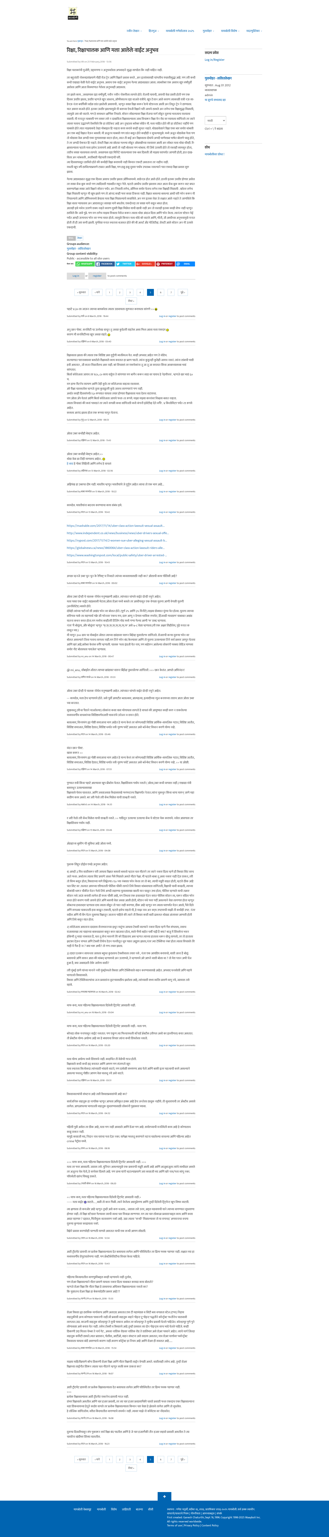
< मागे (97, 292)
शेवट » (131, 301)
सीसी (150, 1509)
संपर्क (219, 1513)
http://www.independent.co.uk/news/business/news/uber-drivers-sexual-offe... (118, 533)
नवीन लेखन (133, 31)
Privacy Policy (192, 1525)
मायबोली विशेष (229, 31)
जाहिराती (126, 1509)
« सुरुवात (81, 292)
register (97, 276)
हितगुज (152, 31)
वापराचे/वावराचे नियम (178, 1513)
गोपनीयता (196, 1513)
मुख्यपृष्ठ (80, 41)
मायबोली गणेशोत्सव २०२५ (180, 31)
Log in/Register (215, 59)
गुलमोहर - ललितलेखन (79, 248)
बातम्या (139, 1509)
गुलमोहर (207, 31)
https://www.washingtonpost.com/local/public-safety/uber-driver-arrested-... (117, 555)
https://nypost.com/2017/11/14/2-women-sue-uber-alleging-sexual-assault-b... (117, 540)
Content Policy (210, 1525)
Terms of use (174, 1525)
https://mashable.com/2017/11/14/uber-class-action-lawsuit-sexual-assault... (116, 525)
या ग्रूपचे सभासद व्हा (215, 100)
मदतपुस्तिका (253, 31)
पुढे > (183, 292)
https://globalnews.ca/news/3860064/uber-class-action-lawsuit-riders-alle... (116, 548)
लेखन (79, 238)
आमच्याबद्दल (208, 1513)
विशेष (114, 1509)
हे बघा (70, 463)
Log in (76, 276)
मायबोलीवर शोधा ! (214, 154)
